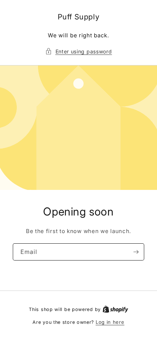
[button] (78, 51)
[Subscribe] (136, 252)
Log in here (110, 322)
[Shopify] (115, 309)
